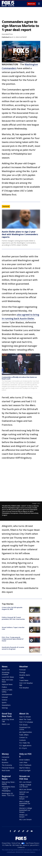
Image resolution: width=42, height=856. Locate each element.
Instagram (14, 831)
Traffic (21, 678)
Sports (4, 702)
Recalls (4, 760)
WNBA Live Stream (23, 816)
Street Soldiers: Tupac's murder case (13, 628)
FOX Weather (24, 688)
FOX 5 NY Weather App (26, 684)
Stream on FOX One (24, 777)
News (4, 666)
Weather (23, 666)
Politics (4, 687)
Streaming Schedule (5, 673)
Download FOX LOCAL (24, 728)
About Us (24, 713)
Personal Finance (8, 768)
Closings (22, 672)
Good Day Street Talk (8, 720)
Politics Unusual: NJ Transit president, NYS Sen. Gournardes (13, 618)
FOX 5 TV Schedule (26, 722)
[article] (21, 219)
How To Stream (25, 717)
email (31, 831)
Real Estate (6, 770)
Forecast (22, 670)
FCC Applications (25, 745)
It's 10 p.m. (23, 748)
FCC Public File (24, 743)
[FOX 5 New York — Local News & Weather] (8, 3)
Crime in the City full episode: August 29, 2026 (12, 608)
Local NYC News (8, 677)
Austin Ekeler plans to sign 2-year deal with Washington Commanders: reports (20, 234)
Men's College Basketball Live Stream (24, 803)
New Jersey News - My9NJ (9, 783)
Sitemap (5, 708)
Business (5, 762)
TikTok (19, 831)
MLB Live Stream (25, 789)
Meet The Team (25, 719)
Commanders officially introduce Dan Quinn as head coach (19, 378)
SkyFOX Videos (24, 768)
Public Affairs (24, 735)
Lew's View (23, 762)
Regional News (6, 777)
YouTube (23, 831)
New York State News (7, 681)
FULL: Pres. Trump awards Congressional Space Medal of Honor (12, 639)
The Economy (7, 765)
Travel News (23, 680)
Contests (22, 740)
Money (5, 754)
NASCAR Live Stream (24, 793)
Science (4, 700)
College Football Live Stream (25, 786)
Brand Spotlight (24, 770)
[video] (34, 610)
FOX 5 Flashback (25, 765)
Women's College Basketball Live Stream (25, 810)
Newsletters (6, 705)
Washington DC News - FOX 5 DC (8, 794)
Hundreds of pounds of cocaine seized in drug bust (13, 648)
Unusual (5, 697)
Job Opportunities (25, 732)
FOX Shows (23, 725)
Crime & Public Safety (7, 691)
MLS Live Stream (25, 819)
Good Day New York (7, 715)
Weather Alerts (24, 675)
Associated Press (7, 34)
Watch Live (31, 4)
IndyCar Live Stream (23, 798)
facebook (10, 831)
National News (7, 684)
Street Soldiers (24, 760)
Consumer (5, 757)
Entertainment (7, 694)
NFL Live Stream (25, 782)
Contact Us (23, 737)
